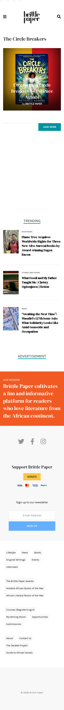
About (9, 638)
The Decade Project (16, 645)
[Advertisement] (32, 175)
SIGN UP (32, 526)
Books (37, 552)
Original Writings (15, 559)
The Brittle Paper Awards (20, 581)
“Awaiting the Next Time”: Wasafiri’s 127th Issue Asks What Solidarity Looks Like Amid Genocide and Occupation (40, 323)
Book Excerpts (32, 78)
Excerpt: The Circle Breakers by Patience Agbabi (32, 91)
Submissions (13, 624)
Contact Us (25, 638)
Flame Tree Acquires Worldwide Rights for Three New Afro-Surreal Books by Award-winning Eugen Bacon (41, 246)
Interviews (12, 566)
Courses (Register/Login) (20, 609)
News (24, 309)
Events (35, 559)
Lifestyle (11, 552)
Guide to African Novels (19, 652)
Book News (27, 232)
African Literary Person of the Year (24, 595)
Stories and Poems (31, 273)
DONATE (32, 476)
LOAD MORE (49, 126)
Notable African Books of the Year (24, 588)
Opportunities (40, 616)
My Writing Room (16, 616)
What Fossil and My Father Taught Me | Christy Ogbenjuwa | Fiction (39, 282)
